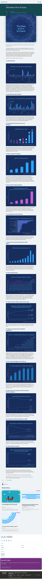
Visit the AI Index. (28, 474)
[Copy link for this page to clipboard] (5, 480)
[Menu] (40, 2)
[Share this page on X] (7, 480)
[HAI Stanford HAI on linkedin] (9, 540)
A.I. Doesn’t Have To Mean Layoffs (9, 526)
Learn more (18, 477)
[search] (38, 2)
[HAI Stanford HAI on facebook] (4, 540)
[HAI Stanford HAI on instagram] (11, 540)
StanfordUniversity (4, 573)
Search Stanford (24, 572)
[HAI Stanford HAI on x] (2, 540)
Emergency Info (11, 573)
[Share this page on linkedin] (10, 480)
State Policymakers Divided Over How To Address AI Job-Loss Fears (30, 505)
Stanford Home (10, 572)
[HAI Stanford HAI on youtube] (6, 540)
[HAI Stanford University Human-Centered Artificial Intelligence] (4, 2)
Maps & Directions (18, 572)
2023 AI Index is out (10, 48)
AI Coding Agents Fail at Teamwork (9, 504)
